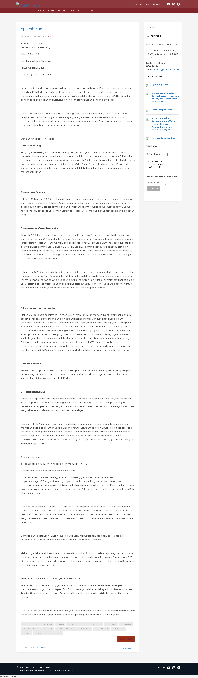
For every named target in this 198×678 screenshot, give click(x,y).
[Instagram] (173, 4)
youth (59, 633)
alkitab (27, 624)
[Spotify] (179, 4)
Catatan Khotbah (41, 648)
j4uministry (97, 624)
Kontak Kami (90, 10)
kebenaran (112, 624)
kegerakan (126, 624)
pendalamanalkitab (66, 629)
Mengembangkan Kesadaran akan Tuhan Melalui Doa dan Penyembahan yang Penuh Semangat (164, 124)
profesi (27, 633)
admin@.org (166, 69)
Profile (51, 10)
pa (52, 629)
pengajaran (86, 629)
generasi (73, 624)
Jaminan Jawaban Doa (163, 138)
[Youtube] (168, 4)
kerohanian (29, 629)
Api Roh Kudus (33, 29)
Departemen (75, 10)
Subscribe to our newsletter (162, 176)
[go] (175, 28)
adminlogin (48, 36)
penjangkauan (102, 629)
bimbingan (48, 624)
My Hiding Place (160, 84)
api (37, 624)
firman (61, 624)
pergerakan (120, 629)
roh (49, 633)
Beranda (40, 10)
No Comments (129, 648)
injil (84, 624)
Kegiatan (61, 10)
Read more (125, 639)
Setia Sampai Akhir (162, 110)
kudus (42, 629)
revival (39, 633)
